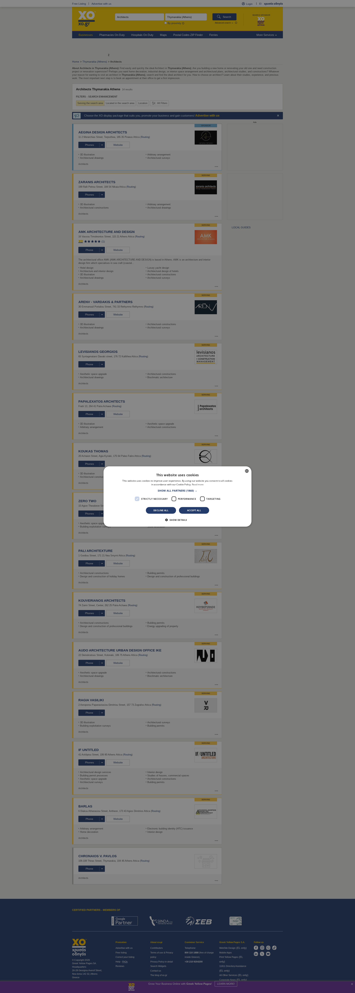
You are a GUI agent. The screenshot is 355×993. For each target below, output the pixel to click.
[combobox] (247, 471)
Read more (198, 484)
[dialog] (177, 496)
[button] (177, 490)
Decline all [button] (160, 510)
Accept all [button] (194, 510)
